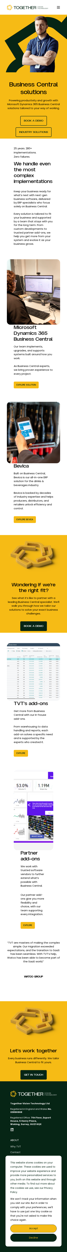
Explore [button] (20, 753)
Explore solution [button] (26, 385)
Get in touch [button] (33, 1074)
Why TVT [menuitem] (15, 1146)
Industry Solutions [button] (33, 132)
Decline (33, 1237)
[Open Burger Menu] (58, 7)
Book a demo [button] (33, 120)
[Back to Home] (27, 7)
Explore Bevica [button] (24, 519)
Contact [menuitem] (15, 1152)
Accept (33, 1228)
